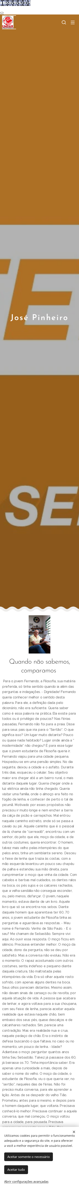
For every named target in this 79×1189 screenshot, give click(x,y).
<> (2, 12)
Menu (72, 22)
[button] (63, 22)
